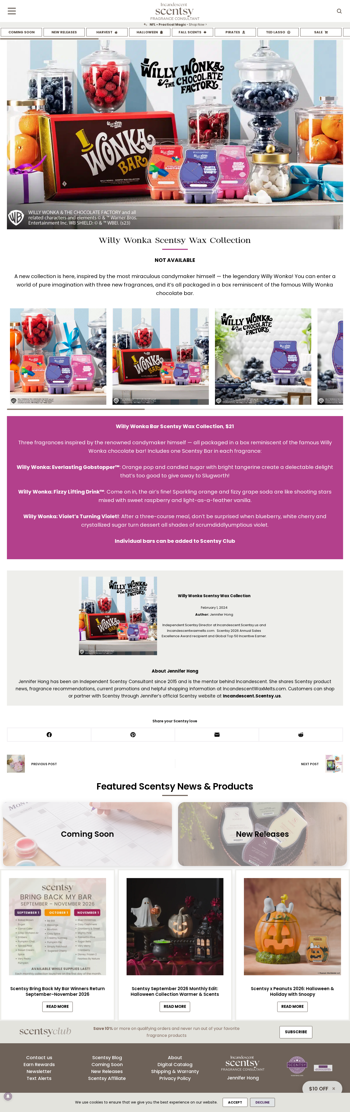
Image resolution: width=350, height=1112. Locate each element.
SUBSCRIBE (296, 1032)
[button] (58, 356)
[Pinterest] (133, 735)
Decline (262, 1102)
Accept (235, 1102)
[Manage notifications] (8, 1096)
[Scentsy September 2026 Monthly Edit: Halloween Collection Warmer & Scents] (175, 928)
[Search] (339, 11)
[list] (175, 24)
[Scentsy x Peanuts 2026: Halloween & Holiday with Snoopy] (292, 928)
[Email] (217, 735)
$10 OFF (318, 1088)
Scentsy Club (217, 541)
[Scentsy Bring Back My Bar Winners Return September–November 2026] (57, 928)
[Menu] (12, 11)
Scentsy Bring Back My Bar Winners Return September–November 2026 (57, 991)
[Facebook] (49, 735)
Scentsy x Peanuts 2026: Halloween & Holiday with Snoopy (292, 991)
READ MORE (59, 1008)
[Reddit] (301, 735)
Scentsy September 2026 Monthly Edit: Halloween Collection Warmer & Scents (175, 991)
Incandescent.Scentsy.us (252, 696)
